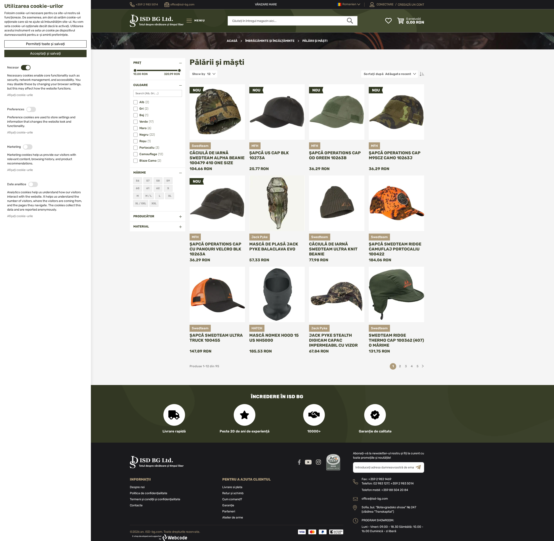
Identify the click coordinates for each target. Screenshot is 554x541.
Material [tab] (141, 226)
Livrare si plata (232, 487)
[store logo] (157, 21)
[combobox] (293, 21)
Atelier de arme (232, 517)
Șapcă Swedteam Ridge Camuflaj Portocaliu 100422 (395, 249)
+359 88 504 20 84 (394, 490)
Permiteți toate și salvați (45, 44)
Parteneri (228, 511)
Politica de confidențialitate (148, 493)
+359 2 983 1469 (379, 479)
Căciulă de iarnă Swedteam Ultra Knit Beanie (333, 249)
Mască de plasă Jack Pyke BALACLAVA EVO (273, 247)
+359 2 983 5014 (402, 483)
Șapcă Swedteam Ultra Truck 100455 (216, 338)
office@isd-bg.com (375, 498)
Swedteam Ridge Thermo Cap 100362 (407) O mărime (396, 340)
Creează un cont (411, 4)
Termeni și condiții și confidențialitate (155, 499)
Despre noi (137, 487)
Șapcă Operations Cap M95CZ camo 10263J (394, 155)
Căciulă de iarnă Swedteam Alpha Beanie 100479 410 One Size (217, 157)
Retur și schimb (232, 493)
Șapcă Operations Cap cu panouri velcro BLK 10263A (215, 249)
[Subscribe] (420, 467)
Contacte (136, 505)
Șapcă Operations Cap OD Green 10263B (335, 155)
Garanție (228, 505)
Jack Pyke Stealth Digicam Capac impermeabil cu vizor (333, 340)
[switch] (26, 67)
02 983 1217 (381, 483)
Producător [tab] (143, 216)
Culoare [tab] (140, 85)
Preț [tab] (137, 63)
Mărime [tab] (139, 172)
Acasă (232, 41)
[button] (348, 4)
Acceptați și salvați (45, 53)
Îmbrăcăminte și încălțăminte (270, 41)
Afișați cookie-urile (20, 95)
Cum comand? (232, 499)
